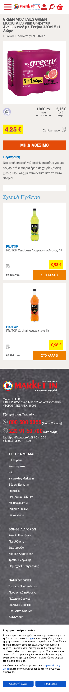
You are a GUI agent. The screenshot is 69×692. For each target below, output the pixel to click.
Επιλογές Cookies (20, 605)
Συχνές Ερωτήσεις (20, 535)
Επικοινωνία (16, 515)
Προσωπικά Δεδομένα (22, 592)
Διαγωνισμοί (16, 617)
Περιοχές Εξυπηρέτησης (24, 566)
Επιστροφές (16, 547)
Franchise (14, 491)
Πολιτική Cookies (19, 598)
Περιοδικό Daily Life (21, 497)
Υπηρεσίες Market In (21, 478)
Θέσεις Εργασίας (19, 484)
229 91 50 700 (23, 430)
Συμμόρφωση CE (19, 503)
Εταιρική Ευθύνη (18, 509)
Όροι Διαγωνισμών (20, 611)
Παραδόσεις (16, 541)
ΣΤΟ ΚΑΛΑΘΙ (49, 275)
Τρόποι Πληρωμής (20, 560)
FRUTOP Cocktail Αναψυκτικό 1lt (27, 330)
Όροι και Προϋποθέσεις (23, 586)
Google (30, 638)
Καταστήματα (17, 466)
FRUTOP (12, 246)
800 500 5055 (22, 422)
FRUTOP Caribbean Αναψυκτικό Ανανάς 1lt (34, 250)
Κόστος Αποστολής (21, 554)
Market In (26, 7)
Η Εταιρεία (15, 460)
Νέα (11, 472)
